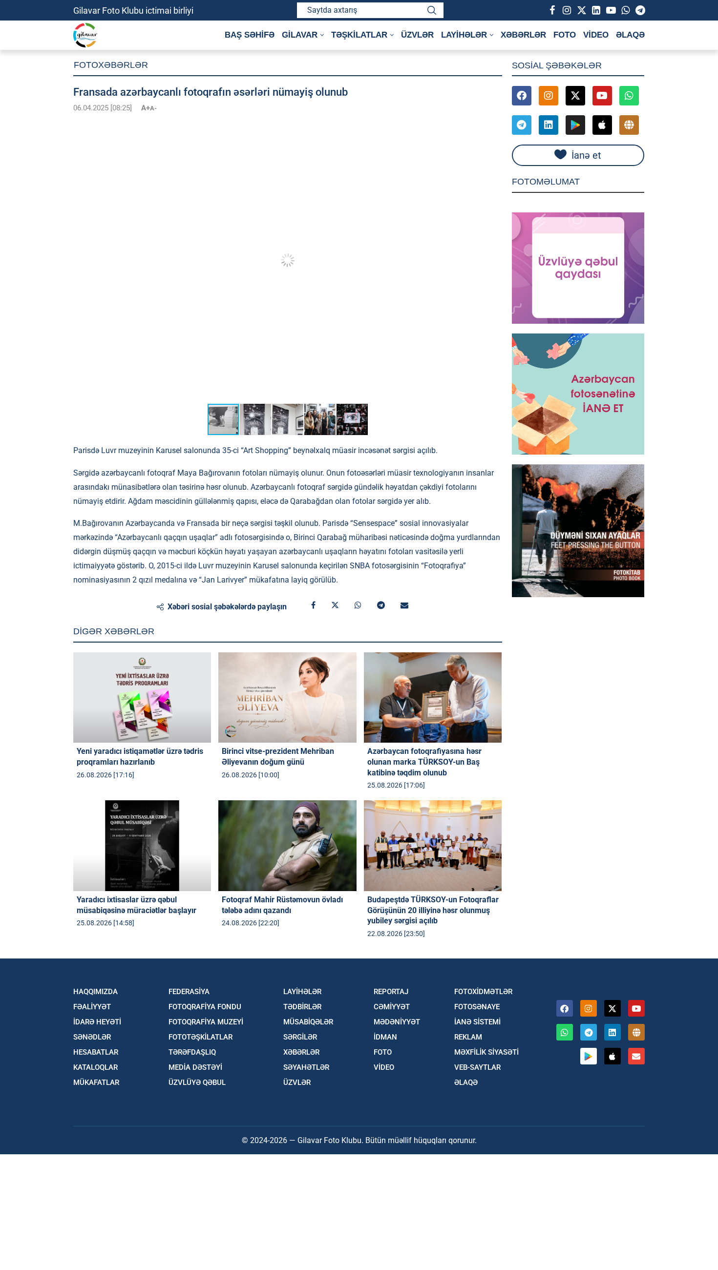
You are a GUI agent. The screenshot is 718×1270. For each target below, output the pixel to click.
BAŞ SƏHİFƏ (250, 35)
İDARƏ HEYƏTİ (97, 1022)
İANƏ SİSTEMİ (477, 1022)
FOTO (564, 35)
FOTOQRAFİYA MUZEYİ (206, 1022)
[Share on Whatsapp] (358, 605)
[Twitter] (581, 10)
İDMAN (385, 1037)
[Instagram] (566, 10)
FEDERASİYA (189, 992)
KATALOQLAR (95, 1067)
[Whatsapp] (625, 10)
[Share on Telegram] (381, 605)
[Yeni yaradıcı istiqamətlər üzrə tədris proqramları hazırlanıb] (142, 697)
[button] (493, 126)
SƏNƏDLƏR (92, 1037)
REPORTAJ (391, 992)
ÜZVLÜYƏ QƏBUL (197, 1082)
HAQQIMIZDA (95, 992)
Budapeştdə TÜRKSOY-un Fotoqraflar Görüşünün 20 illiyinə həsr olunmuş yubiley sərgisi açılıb (433, 910)
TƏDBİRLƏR (302, 1007)
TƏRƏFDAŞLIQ (192, 1052)
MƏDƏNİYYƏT (397, 1022)
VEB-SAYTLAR (477, 1067)
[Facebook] (552, 10)
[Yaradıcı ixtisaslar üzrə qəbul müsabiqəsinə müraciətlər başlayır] (142, 845)
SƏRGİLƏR (300, 1037)
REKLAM (468, 1037)
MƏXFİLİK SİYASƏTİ (486, 1052)
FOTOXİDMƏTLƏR (483, 992)
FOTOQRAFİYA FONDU (205, 1007)
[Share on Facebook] (313, 605)
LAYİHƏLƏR (302, 992)
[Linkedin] (596, 10)
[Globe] (629, 125)
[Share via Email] (404, 605)
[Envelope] (636, 1056)
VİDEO (596, 35)
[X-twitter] (575, 95)
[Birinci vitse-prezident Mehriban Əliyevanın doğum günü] (287, 697)
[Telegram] (640, 10)
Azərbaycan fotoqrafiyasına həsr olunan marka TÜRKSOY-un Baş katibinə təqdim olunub (424, 762)
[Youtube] (610, 10)
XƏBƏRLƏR (523, 35)
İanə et (586, 155)
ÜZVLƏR (417, 35)
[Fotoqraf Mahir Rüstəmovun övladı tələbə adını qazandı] (287, 845)
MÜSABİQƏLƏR (308, 1022)
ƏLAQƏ (630, 35)
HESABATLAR (95, 1052)
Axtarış (431, 10)
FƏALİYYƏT (92, 1007)
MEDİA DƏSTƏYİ (195, 1067)
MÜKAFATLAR (96, 1082)
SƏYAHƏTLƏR (306, 1067)
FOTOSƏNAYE (477, 1007)
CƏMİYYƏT (392, 1007)
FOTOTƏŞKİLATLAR (200, 1037)
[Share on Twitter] (335, 605)
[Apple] (602, 125)
